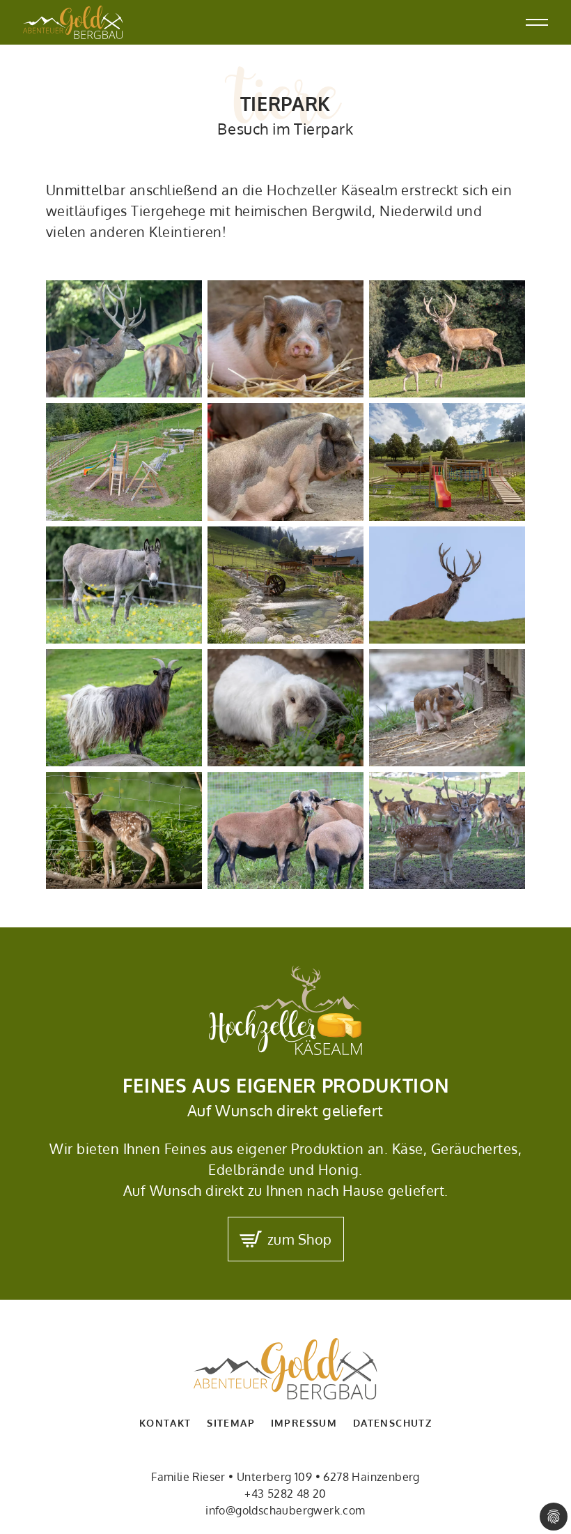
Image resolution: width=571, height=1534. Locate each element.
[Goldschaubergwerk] (73, 22)
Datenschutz (392, 1423)
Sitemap (231, 1423)
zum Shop (299, 1239)
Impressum (304, 1423)
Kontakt (165, 1423)
